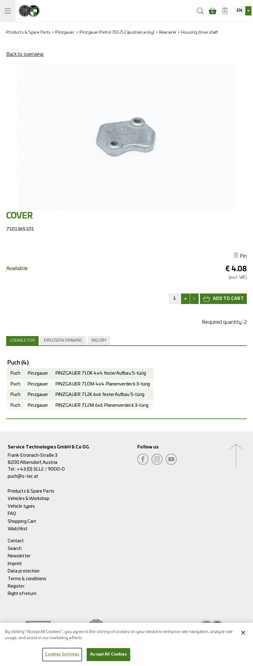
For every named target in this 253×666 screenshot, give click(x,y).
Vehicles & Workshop (29, 498)
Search (15, 548)
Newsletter (19, 556)
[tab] (23, 340)
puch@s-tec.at (23, 476)
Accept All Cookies (108, 654)
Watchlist (17, 529)
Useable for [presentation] (22, 340)
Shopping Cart (22, 521)
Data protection (23, 571)
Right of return (22, 593)
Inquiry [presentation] (98, 340)
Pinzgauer (65, 33)
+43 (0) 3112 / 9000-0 (41, 469)
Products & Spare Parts (28, 33)
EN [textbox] (239, 11)
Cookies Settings (62, 654)
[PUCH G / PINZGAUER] (29, 11)
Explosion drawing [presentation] (63, 340)
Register (16, 586)
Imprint (15, 563)
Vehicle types (21, 506)
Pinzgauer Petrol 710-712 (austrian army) (117, 33)
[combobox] (242, 10)
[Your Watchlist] (225, 11)
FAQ (12, 513)
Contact (16, 541)
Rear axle (167, 33)
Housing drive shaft (199, 33)
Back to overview (25, 54)
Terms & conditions (27, 579)
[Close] (243, 632)
